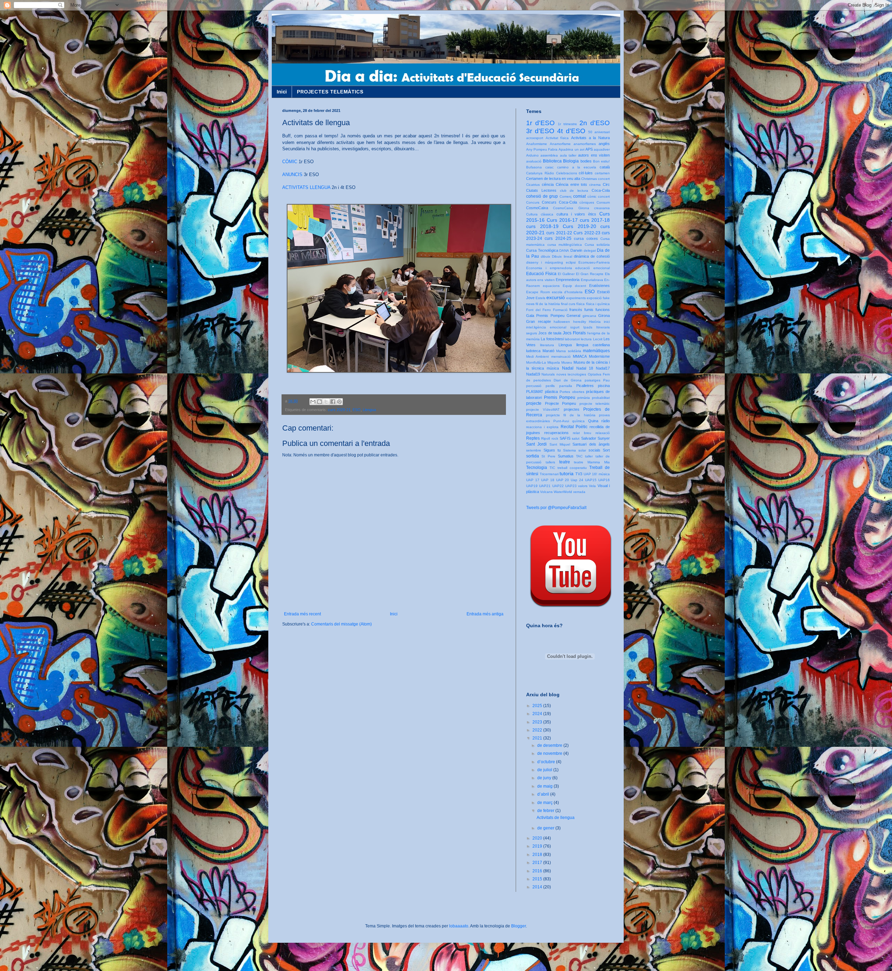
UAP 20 (562, 480)
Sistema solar (574, 450)
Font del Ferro (538, 310)
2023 (537, 722)
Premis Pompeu (559, 397)
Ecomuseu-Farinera (594, 262)
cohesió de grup (542, 196)
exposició (594, 298)
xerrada (579, 492)
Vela (592, 486)
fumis (588, 310)
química (578, 421)
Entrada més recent (302, 614)
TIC (552, 468)
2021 (537, 738)
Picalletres (585, 386)
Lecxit (597, 339)
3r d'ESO (540, 131)
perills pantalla (559, 386)
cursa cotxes (586, 238)
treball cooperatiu (572, 468)
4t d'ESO (571, 131)
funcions (602, 310)
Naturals (548, 374)
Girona (604, 315)
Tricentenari (549, 474)
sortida (532, 456)
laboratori (572, 339)
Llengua (369, 410)
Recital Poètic (574, 426)
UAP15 (591, 480)
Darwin (576, 250)
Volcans (546, 492)
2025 (537, 705)
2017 (537, 862)
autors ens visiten (594, 155)
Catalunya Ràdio (540, 173)
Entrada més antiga (485, 614)
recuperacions (556, 433)
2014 (537, 887)
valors (582, 486)
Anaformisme (536, 144)
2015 (537, 879)
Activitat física (557, 138)
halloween (562, 322)
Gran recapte (538, 321)
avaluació (533, 161)
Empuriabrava (592, 280)
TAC (579, 456)
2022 (537, 730)
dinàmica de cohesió (592, 256)
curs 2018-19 (542, 226)
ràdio (605, 421)
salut (575, 438)
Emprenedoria (567, 280)
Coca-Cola (601, 190)
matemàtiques (596, 350)
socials (594, 450)
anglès (604, 144)
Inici (282, 91)
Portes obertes (572, 392)
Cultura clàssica (539, 214)
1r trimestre (567, 124)
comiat (579, 196)
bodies (586, 161)
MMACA (580, 356)
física (580, 304)
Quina (593, 421)
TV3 (578, 474)
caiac (549, 167)
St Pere (548, 456)
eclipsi (571, 262)
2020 (537, 838)
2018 (537, 854)
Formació (560, 310)
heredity (579, 322)
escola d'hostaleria (567, 292)
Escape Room (538, 292)
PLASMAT (534, 391)
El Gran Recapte (589, 274)
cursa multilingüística (564, 244)
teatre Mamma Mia (592, 462)
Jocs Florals (574, 333)
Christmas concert (595, 179)
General (573, 315)
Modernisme (599, 356)
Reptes (533, 438)
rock (555, 438)
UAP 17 (532, 480)
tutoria (567, 473)
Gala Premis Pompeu (545, 315)
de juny (544, 777)
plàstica (551, 391)
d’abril (543, 794)
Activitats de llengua (556, 817)
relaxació (602, 433)
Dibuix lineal (562, 256)
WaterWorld (563, 492)
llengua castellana (593, 345)
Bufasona (534, 167)
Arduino (532, 155)
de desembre (550, 745)
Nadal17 (603, 368)
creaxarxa (602, 208)
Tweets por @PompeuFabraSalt (556, 507)
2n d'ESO (594, 123)
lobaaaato (458, 926)
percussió (533, 386)
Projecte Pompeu (560, 403)
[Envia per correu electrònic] (312, 401)
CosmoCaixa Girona (571, 208)
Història (595, 322)
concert (604, 196)
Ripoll (545, 438)
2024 (537, 713)
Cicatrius (533, 185)
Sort (606, 450)
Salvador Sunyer (595, 438)
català (605, 167)
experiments (576, 298)
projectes (571, 409)
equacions (551, 286)
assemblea (549, 155)
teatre (564, 462)
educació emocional (592, 268)
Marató (548, 351)
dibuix (545, 256)
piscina (604, 386)
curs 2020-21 (339, 410)
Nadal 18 (584, 368)
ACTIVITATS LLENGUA (306, 187)
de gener (546, 828)
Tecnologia (536, 467)
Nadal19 (533, 374)
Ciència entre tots (571, 184)
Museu (566, 362)
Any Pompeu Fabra (542, 149)
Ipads (587, 327)
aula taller (568, 155)
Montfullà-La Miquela (543, 362)
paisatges (592, 380)
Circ (606, 184)
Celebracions (566, 173)
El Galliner (566, 274)
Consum (603, 202)
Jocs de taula (550, 333)
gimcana (589, 316)
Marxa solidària (568, 351)
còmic (592, 196)
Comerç (566, 196)
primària (583, 398)
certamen (602, 173)
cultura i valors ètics (576, 214)
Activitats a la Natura (590, 138)
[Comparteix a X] (326, 401)
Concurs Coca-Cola (559, 202)
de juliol (545, 769)
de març (545, 802)
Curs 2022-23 (587, 232)
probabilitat (601, 398)
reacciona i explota (542, 427)
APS (589, 149)
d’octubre (546, 761)
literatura (547, 345)
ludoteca (533, 351)
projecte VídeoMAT (543, 409)
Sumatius (566, 456)
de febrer (546, 810)
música (553, 368)
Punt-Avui (561, 421)
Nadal (568, 368)
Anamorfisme (560, 144)
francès (575, 310)
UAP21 (545, 486)
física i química (598, 304)
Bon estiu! (601, 161)
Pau (606, 380)
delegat (590, 250)
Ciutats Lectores (541, 190)
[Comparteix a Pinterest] (339, 401)
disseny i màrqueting (544, 262)
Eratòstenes (599, 285)
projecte (533, 403)
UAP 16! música (597, 474)
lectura (586, 339)
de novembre (550, 753)
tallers (550, 462)
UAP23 (571, 486)
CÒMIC (289, 161)
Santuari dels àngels (591, 444)
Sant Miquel (559, 444)
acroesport (534, 138)
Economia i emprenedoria (549, 268)
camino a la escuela (577, 167)
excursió (555, 297)
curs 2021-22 (559, 232)
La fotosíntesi (552, 339)
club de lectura (574, 190)
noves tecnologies (571, 374)
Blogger (518, 926)
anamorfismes (585, 144)
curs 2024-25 (558, 238)
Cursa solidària (597, 244)
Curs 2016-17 (562, 220)
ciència (548, 184)
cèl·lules (586, 173)
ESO (357, 410)
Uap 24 (577, 480)
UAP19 (532, 486)
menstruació (561, 356)
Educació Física (541, 273)
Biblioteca (552, 161)
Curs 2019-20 (579, 226)
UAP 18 (547, 480)
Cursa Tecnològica (542, 250)
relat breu (582, 433)
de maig (545, 786)
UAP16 (604, 480)
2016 (537, 870)
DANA (564, 250)
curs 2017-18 (595, 220)
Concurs (532, 202)
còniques (586, 202)
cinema (595, 185)
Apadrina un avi (571, 149)
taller (589, 456)
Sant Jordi (536, 444)
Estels (540, 298)
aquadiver (602, 149)
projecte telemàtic (594, 403)
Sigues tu (552, 450)
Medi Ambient (537, 356)
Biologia (571, 161)
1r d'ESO (540, 123)
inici (607, 322)
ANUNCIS (292, 174)
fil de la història (548, 304)
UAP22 (558, 486)
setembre (533, 450)
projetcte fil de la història (570, 415)
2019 (537, 846)
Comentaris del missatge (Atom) (341, 624)
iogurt (574, 327)
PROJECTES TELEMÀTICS (330, 91)
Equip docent (574, 286)
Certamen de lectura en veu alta (553, 178)
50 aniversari (599, 132)
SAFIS (565, 438)
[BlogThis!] (319, 401)
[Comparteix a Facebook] (332, 401)
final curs (568, 304)
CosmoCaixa (537, 208)
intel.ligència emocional (546, 327)
